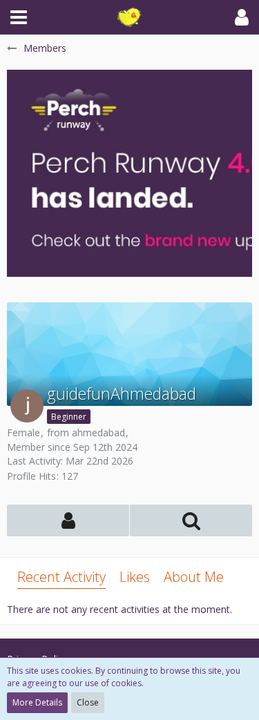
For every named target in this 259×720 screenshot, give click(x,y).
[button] (18, 17)
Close (88, 702)
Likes (134, 576)
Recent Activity (61, 576)
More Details (37, 702)
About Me (194, 576)
